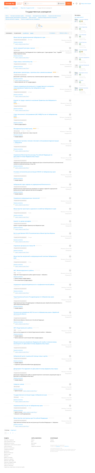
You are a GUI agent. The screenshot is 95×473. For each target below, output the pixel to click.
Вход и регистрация (86, 3)
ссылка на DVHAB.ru (67, 449)
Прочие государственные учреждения (30, 19)
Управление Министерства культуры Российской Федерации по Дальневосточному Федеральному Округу (33, 155)
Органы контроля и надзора (12, 19)
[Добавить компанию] (73, 3)
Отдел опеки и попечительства (23, 61)
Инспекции (28, 15)
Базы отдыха (33, 443)
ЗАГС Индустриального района (23, 328)
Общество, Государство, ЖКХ (10, 462)
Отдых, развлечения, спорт (9, 441)
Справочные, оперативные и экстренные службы (14, 467)
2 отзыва (30, 92)
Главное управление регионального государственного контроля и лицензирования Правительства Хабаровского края (34, 87)
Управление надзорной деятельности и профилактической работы (34, 284)
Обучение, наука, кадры (9, 460)
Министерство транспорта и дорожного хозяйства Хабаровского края (35, 209)
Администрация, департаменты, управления (16, 17)
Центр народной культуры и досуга (24, 48)
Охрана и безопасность (9, 463)
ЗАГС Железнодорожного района (24, 270)
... (15, 433)
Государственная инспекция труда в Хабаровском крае (30, 395)
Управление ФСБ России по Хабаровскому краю (28, 405)
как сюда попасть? (79, 17)
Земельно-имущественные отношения (47, 17)
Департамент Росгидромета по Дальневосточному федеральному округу (36, 369)
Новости (33, 444)
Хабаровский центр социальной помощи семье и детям (31, 356)
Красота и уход (7, 454)
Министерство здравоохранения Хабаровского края (29, 37)
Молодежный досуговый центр (23, 128)
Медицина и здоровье (8, 459)
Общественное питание (9, 443)
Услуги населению (8, 446)
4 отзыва (19, 272)
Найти (68, 3)
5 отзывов (30, 64)
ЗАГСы (7, 15)
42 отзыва (30, 39)
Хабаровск (61, 3)
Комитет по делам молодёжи (22, 221)
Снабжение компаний (8, 449)
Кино (32, 441)
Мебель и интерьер (8, 457)
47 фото (28, 131)
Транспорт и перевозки (9, 440)
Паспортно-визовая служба (17, 15)
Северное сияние (19, 384)
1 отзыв (23, 131)
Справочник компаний (20, 3)
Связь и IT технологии (8, 465)
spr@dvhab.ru (66, 446)
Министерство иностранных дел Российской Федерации (31, 418)
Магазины (6, 455)
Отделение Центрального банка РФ (24, 246)
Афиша (32, 440)
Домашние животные (8, 452)
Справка (52, 440)
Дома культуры (32, 17)
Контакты (52, 441)
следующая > (13, 430)
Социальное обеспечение (54, 15)
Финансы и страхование (9, 447)
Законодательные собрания (39, 15)
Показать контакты (18, 42)
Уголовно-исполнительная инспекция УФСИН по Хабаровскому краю (35, 172)
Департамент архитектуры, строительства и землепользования (33, 72)
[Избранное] (76, 3)
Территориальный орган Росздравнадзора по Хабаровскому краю (34, 297)
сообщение (58, 446)
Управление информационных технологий (27, 198)
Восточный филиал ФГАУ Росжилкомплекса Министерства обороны (34, 233)
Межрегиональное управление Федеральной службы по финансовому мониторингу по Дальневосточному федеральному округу (35, 342)
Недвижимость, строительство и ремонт (12, 444)
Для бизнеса (6, 451)
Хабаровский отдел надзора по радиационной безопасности (32, 184)
